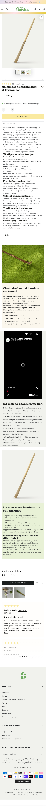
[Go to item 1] (7, 592)
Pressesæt (6, 693)
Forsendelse (15, 99)
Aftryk (20, 795)
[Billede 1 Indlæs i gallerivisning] (17, 72)
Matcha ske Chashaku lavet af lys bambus (29, 79)
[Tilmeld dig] (41, 754)
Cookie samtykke (9, 717)
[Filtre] (37, 583)
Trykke (4, 703)
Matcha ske (10, 79)
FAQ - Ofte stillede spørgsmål (13, 699)
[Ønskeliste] (39, 9)
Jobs (3, 706)
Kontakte (5, 710)
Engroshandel (7, 732)
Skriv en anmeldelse (18, 583)
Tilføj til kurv (23, 116)
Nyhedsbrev (6, 713)
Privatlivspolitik (21, 792)
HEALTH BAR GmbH (25, 789)
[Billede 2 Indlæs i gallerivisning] (23, 72)
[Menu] (2, 9)
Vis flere (22, 656)
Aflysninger (36, 795)
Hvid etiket (6, 735)
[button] (35, 9)
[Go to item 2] (19, 592)
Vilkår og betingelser (35, 792)
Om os (4, 696)
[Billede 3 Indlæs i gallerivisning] (28, 72)
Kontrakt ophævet (23, 781)
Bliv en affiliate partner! (12, 739)
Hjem (3, 79)
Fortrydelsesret (9, 792)
